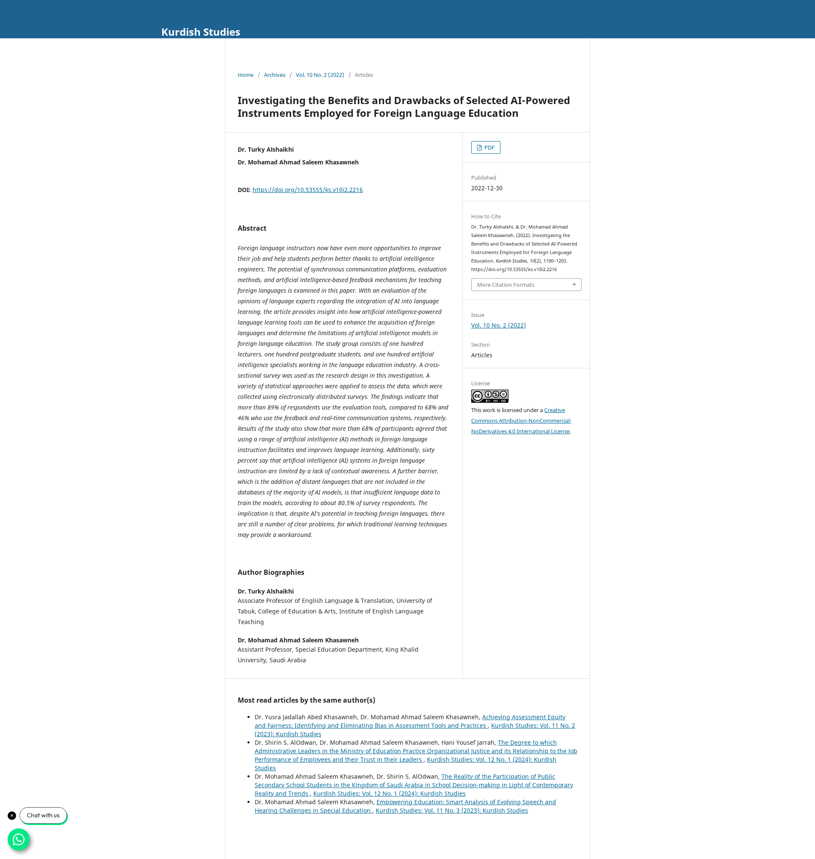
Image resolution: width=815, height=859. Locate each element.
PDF (489, 147)
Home (245, 75)
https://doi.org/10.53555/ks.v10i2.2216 (308, 190)
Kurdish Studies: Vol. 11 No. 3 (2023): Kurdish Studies (452, 810)
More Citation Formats (505, 284)
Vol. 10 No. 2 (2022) (320, 75)
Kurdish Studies (200, 32)
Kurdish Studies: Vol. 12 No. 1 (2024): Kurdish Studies (389, 793)
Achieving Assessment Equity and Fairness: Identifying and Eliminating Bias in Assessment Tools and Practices (410, 721)
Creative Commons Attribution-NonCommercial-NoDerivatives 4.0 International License (521, 420)
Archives (274, 75)
